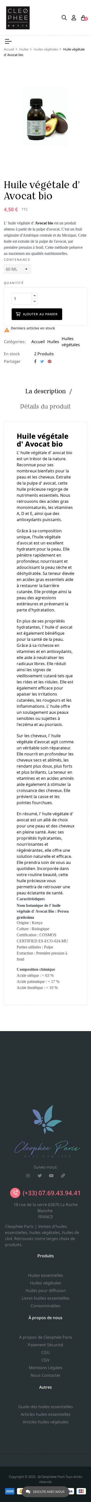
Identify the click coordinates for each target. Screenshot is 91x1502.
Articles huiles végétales (46, 1422)
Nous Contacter (46, 1375)
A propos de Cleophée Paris (45, 1337)
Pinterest (49, 361)
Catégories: (15, 341)
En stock (12, 354)
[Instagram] (28, 1176)
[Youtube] (51, 1176)
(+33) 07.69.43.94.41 (52, 1193)
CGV (45, 1360)
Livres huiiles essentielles (46, 1298)
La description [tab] (46, 391)
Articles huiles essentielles (46, 1414)
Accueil (38, 341)
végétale (39, 452)
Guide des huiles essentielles (45, 1406)
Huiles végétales (45, 1283)
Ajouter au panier (40, 314)
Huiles (53, 341)
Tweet (42, 361)
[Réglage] (73, 17)
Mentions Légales (45, 1367)
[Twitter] (40, 1176)
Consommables (45, 1306)
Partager (35, 361)
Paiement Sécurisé (45, 1345)
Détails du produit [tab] (45, 406)
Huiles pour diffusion (46, 1290)
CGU (45, 1352)
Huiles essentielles (45, 1275)
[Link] (63, 1176)
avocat (26, 543)
